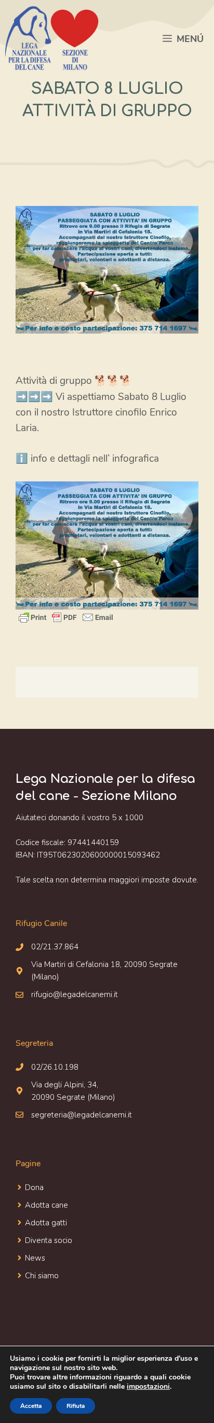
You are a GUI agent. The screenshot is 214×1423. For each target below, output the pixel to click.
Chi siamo (42, 1275)
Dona (34, 1187)
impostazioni (148, 1386)
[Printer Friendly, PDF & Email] (66, 617)
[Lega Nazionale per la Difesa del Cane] (52, 39)
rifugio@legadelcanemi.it (74, 994)
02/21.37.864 (54, 947)
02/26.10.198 (54, 1067)
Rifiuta (75, 1406)
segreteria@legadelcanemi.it (81, 1115)
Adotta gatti (46, 1223)
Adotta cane (46, 1205)
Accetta (31, 1406)
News (35, 1258)
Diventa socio (48, 1240)
